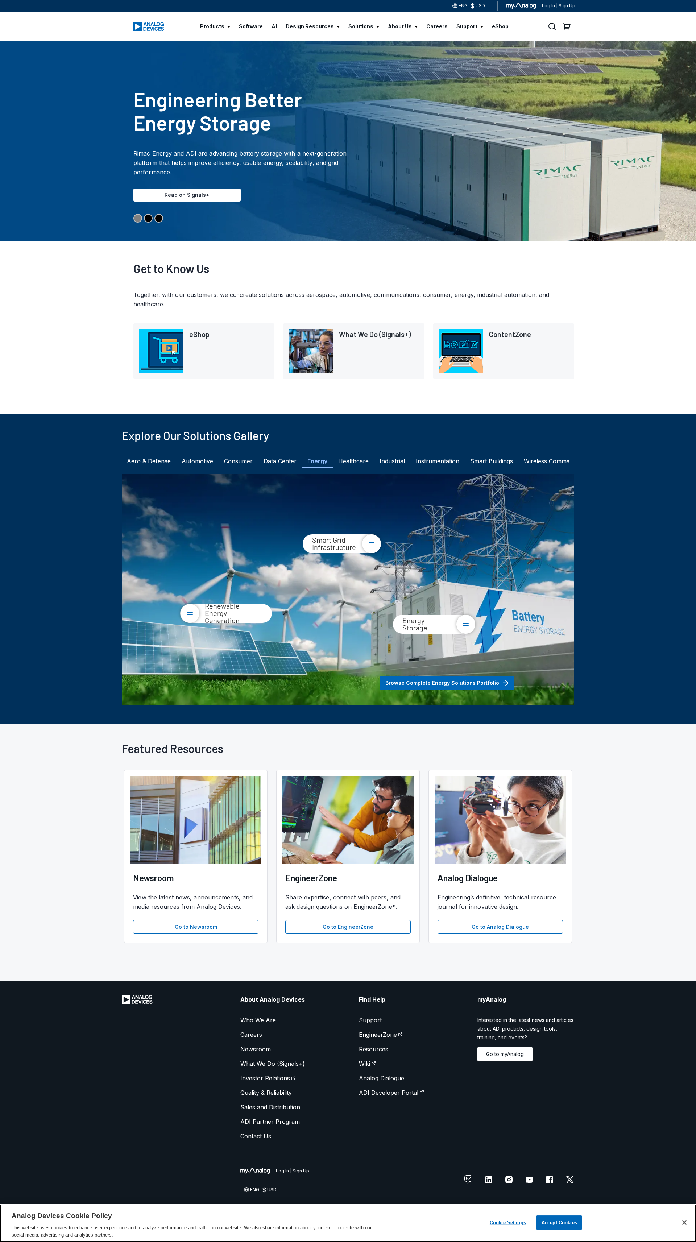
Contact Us (255, 1136)
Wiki (364, 1063)
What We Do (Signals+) (272, 1063)
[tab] (148, 461)
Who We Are (258, 1020)
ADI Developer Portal (388, 1092)
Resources (373, 1049)
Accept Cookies (559, 1222)
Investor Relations (265, 1078)
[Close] (684, 1222)
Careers (251, 1034)
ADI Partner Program (270, 1121)
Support (370, 1020)
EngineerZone (378, 1034)
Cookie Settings (508, 1222)
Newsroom (255, 1049)
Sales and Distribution (270, 1107)
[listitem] (203, 351)
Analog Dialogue (381, 1078)
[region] (348, 1223)
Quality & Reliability (266, 1092)
